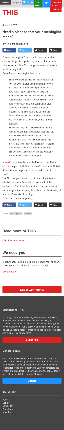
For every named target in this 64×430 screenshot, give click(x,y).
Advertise (7, 412)
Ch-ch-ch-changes (13, 240)
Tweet (24, 50)
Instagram (16, 2)
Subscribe (32, 339)
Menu (56, 9)
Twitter (30, 2)
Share (9, 50)
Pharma (28, 213)
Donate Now (9, 271)
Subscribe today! (56, 4)
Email (40, 50)
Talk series (37, 4)
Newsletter (7, 405)
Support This (46, 4)
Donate (32, 380)
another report (12, 162)
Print (55, 50)
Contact (6, 402)
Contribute (7, 408)
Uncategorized (15, 213)
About (5, 399)
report (38, 73)
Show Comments (32, 289)
